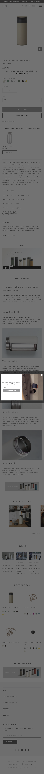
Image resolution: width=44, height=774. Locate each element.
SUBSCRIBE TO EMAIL (11, 390)
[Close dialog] (41, 375)
